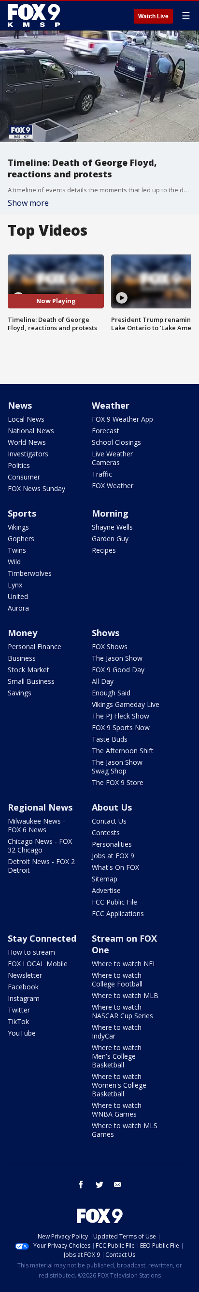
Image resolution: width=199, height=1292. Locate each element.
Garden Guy (110, 538)
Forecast (105, 430)
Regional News (40, 807)
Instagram (24, 998)
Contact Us (109, 821)
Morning (110, 513)
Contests (106, 832)
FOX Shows (110, 646)
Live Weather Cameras (112, 458)
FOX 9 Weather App (122, 419)
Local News (26, 419)
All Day (103, 681)
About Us (112, 807)
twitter (99, 1184)
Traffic (102, 474)
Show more (28, 203)
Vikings (18, 527)
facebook (81, 1184)
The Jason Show (117, 658)
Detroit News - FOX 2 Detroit (41, 866)
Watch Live (153, 16)
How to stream (31, 952)
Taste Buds (110, 739)
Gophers (21, 538)
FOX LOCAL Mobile (38, 963)
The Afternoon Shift (123, 750)
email (118, 1184)
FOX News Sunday (36, 488)
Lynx (15, 584)
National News (31, 430)
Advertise (106, 890)
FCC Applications (118, 913)
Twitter (19, 1009)
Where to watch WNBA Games (117, 1110)
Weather (110, 405)
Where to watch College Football (117, 979)
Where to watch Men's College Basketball (117, 1056)
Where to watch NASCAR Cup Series (122, 1011)
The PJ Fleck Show (120, 715)
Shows (105, 633)
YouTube (22, 1033)
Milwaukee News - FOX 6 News (36, 825)
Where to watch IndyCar (117, 1031)
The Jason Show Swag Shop (117, 766)
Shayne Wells (112, 527)
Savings (19, 692)
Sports (22, 513)
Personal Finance (34, 646)
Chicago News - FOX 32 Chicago (40, 845)
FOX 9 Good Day (118, 669)
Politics (19, 465)
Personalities (112, 844)
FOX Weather (112, 485)
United (18, 596)
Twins (17, 550)
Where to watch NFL (124, 963)
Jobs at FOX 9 (113, 855)
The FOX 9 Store (117, 782)
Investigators (28, 453)
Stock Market (28, 669)
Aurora (18, 608)
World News (27, 442)
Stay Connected (42, 938)
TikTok (18, 1021)
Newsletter (25, 975)
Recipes (104, 550)
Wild (14, 561)
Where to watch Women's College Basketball (119, 1085)
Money (22, 633)
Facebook (23, 986)
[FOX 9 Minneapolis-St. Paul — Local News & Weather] (36, 15)
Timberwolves (30, 573)
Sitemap (104, 878)
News (20, 405)
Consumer (24, 476)
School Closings (116, 442)
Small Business (31, 681)
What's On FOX (115, 867)
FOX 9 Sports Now (121, 727)
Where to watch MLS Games (124, 1130)
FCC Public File (114, 901)
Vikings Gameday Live (125, 704)
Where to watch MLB (125, 995)
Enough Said (111, 692)
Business (22, 658)
